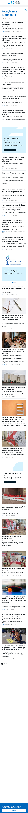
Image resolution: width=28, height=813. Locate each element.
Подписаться (10, 482)
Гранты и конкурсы (15, 328)
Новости (3, 48)
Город (12, 122)
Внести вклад (10, 150)
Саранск (10, 18)
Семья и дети (14, 48)
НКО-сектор (13, 396)
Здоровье (13, 184)
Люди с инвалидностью (16, 91)
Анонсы (3, 31)
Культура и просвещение (16, 31)
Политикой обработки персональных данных (12, 807)
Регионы (4, 18)
